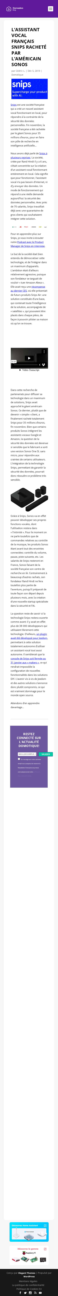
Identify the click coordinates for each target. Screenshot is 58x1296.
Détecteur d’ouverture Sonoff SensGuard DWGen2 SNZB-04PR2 (28, 1048)
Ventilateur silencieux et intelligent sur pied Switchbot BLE (28, 1153)
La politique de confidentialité (28, 1285)
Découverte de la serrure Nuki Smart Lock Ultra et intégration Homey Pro (29, 840)
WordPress (29, 1276)
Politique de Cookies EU (29, 1288)
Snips (14, 104)
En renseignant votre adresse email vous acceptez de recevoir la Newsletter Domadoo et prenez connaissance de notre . (29, 768)
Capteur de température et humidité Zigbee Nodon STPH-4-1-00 (28, 947)
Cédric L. (20, 70)
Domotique (17, 74)
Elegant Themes (26, 1273)
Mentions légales (28, 1281)
